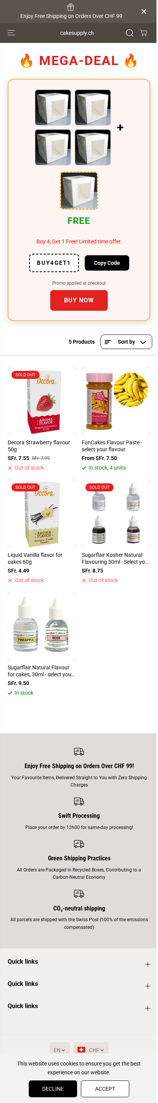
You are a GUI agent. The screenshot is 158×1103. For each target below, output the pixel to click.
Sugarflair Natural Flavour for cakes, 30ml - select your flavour (40, 671)
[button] (12, 33)
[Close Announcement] (143, 11)
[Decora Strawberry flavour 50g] (42, 401)
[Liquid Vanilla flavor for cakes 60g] (42, 514)
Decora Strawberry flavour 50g (39, 445)
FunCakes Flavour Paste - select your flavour (112, 445)
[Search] (130, 33)
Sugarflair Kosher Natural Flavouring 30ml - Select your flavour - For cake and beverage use (116, 559)
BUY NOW (79, 300)
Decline (53, 1089)
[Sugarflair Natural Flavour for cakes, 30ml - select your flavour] (42, 626)
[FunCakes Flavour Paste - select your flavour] (116, 401)
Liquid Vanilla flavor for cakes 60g (35, 558)
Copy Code (107, 263)
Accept (105, 1089)
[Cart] (143, 33)
